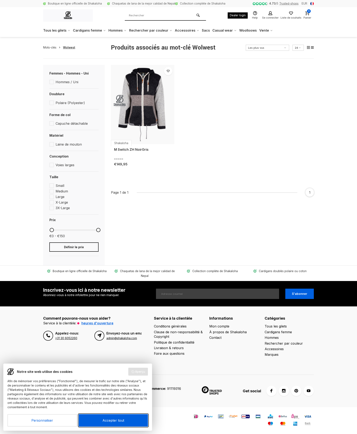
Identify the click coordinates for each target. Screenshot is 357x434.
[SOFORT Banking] (233, 417)
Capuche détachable (72, 123)
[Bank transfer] (307, 424)
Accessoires (185, 30)
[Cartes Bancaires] (258, 417)
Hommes (115, 30)
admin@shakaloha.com (121, 338)
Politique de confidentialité (174, 342)
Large (60, 197)
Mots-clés (49, 47)
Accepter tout (113, 420)
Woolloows (248, 30)
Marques (271, 354)
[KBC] (270, 417)
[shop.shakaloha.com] (68, 15)
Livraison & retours (169, 348)
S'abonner (299, 293)
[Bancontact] (221, 417)
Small (60, 186)
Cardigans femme (87, 30)
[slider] (52, 230)
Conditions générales (170, 326)
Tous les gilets (55, 30)
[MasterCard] (283, 424)
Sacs (206, 30)
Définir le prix (74, 247)
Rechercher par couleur (148, 30)
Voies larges (65, 165)
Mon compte (219, 326)
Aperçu (140, 371)
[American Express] (295, 424)
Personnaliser (42, 420)
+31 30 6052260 (66, 338)
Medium (62, 191)
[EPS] (295, 417)
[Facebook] (271, 391)
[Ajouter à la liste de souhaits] (168, 71)
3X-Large (63, 208)
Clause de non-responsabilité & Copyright (178, 334)
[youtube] (308, 391)
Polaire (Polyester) (70, 103)
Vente (264, 30)
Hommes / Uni (67, 82)
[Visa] (307, 417)
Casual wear (222, 30)
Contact (215, 338)
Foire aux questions (169, 353)
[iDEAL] (196, 417)
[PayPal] (208, 417)
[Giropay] (245, 417)
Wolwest (69, 47)
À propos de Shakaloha (228, 332)
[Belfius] (283, 417)
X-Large (62, 202)
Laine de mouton (69, 144)
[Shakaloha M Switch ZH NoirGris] (143, 104)
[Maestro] (270, 424)
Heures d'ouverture (97, 323)
